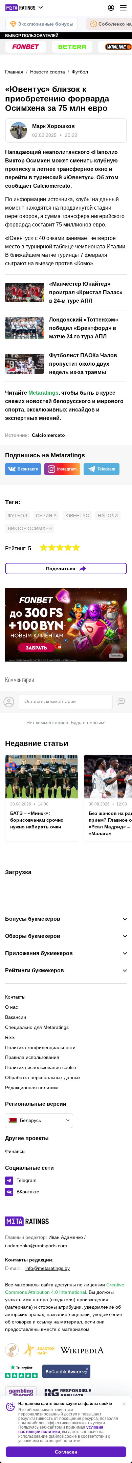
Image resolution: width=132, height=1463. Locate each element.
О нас (11, 1007)
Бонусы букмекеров (32, 919)
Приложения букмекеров (39, 953)
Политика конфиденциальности (40, 1047)
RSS (10, 1037)
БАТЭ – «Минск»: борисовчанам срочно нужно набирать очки (37, 820)
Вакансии (15, 1017)
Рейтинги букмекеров (34, 970)
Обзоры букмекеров (32, 936)
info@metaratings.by (47, 1268)
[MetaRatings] (27, 1221)
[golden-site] (38, 1350)
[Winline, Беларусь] (118, 47)
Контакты (15, 997)
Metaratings (43, 393)
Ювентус (77, 515)
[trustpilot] (21, 1372)
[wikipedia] (82, 1350)
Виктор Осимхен (30, 528)
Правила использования (32, 1057)
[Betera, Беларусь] (72, 47)
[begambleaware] (66, 1372)
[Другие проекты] (24, 7)
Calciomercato (48, 435)
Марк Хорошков (53, 126)
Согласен (66, 1452)
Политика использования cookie (40, 1067)
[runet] (12, 1350)
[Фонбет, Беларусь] (25, 47)
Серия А (46, 515)
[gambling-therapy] (21, 1393)
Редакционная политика (32, 1087)
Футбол (17, 515)
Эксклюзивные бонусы (45, 24)
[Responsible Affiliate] (68, 1393)
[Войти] (111, 7)
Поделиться (60, 568)
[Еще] (123, 7)
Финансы (15, 1151)
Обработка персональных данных (43, 1077)
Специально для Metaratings (37, 1027)
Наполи (108, 515)
